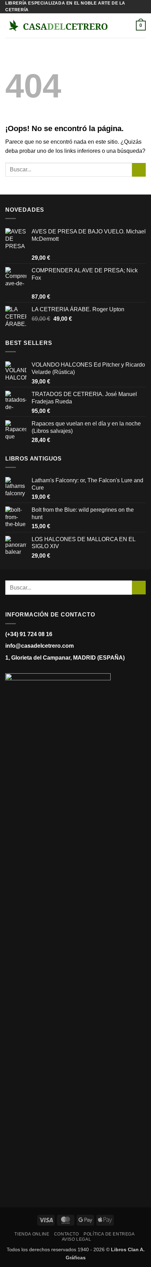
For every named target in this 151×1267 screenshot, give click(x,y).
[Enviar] (139, 170)
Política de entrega (109, 1234)
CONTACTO (66, 1234)
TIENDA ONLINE (31, 1234)
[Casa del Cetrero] (58, 26)
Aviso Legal (76, 1239)
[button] (120, 25)
